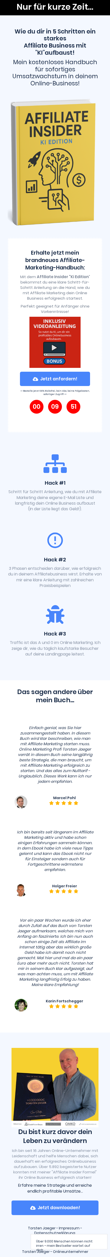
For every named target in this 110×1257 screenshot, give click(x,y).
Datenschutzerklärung (55, 1233)
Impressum (69, 1228)
